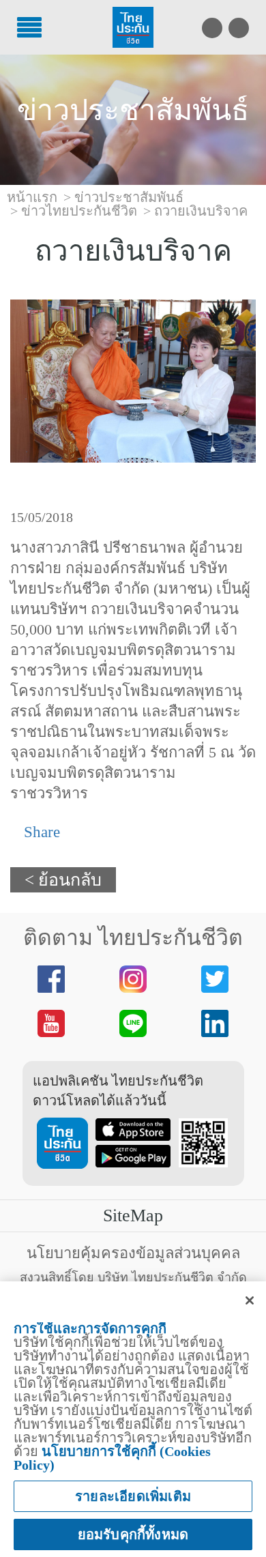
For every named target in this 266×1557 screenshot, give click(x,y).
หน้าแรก (32, 197)
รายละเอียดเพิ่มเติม (133, 1496)
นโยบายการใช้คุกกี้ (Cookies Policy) (112, 1458)
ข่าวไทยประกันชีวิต (79, 210)
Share (40, 832)
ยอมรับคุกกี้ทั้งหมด (133, 1534)
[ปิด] (250, 1300)
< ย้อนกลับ (63, 879)
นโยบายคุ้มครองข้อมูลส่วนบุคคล (133, 1253)
